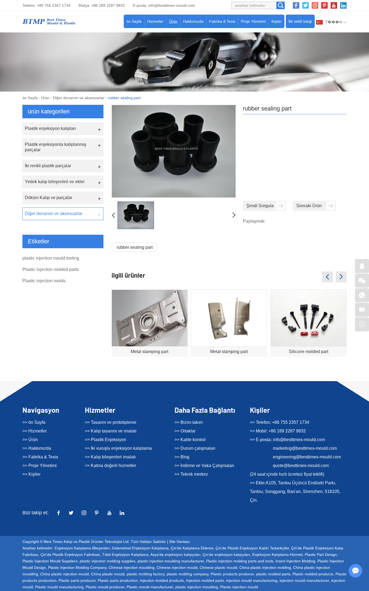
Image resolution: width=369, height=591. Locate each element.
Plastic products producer (232, 574)
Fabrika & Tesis (222, 21)
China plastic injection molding (265, 567)
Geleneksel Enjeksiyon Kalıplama (140, 548)
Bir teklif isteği (300, 21)
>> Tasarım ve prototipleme (110, 422)
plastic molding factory (146, 574)
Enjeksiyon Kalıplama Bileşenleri (82, 548)
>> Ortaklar (185, 431)
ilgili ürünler (128, 275)
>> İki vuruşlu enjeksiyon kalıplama (118, 448)
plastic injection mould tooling (50, 258)
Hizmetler (155, 21)
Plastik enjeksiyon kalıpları (50, 128)
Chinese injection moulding (132, 567)
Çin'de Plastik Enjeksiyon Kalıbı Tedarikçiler (252, 548)
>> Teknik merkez (191, 474)
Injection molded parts (205, 580)
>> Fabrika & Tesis (40, 457)
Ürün (173, 21)
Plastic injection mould (239, 587)
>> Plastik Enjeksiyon (105, 439)
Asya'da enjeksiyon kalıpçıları (175, 554)
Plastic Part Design (321, 554)
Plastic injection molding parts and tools (239, 561)
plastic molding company (188, 574)
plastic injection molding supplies (107, 561)
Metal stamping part (149, 351)
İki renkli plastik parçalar (48, 165)
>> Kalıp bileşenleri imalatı (110, 457)
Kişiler (276, 21)
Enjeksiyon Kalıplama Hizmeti (277, 554)
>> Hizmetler (34, 431)
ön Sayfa (134, 21)
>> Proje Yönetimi (39, 465)
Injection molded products (162, 580)
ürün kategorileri (49, 111)
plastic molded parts (273, 574)
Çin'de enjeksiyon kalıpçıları (226, 554)
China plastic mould (108, 574)
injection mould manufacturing (251, 580)
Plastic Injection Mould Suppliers (50, 561)
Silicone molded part (308, 351)
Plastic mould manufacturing (59, 587)
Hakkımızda (193, 21)
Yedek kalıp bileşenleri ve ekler (55, 181)
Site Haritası (179, 541)
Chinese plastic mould (218, 567)
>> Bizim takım (189, 422)
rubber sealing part (135, 247)
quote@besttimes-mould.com (301, 465)
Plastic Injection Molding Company (77, 567)
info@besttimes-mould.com (171, 5)
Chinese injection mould (177, 567)
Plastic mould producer (105, 587)
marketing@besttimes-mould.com (305, 448)
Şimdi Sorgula (260, 205)
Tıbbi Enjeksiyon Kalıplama (125, 554)
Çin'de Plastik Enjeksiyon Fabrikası (70, 554)
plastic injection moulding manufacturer (170, 561)
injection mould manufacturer (304, 580)
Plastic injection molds (43, 280)
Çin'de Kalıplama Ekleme (192, 548)
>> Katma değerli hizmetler (110, 465)
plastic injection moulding (196, 587)
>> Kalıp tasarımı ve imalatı (110, 431)
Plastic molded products (313, 574)
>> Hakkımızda (36, 448)
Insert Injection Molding (295, 561)
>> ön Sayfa (33, 422)
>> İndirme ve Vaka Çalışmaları (204, 465)
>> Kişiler (31, 474)
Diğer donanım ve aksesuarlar (79, 98)
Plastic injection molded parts (50, 269)
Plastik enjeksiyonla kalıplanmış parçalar (55, 147)
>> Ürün (30, 439)
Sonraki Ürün (309, 205)
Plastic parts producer (77, 580)
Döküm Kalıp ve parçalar (48, 197)
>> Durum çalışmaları (195, 448)
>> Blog (182, 457)
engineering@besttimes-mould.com (307, 457)
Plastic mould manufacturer (150, 587)
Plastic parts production (118, 580)
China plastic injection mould (64, 574)
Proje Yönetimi (253, 21)
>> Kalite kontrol (190, 439)
